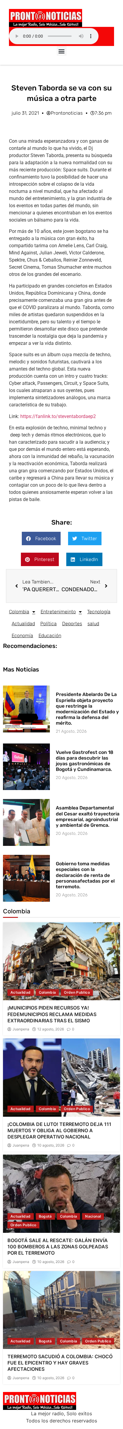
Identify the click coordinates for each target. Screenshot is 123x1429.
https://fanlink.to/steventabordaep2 (58, 416)
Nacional (93, 1216)
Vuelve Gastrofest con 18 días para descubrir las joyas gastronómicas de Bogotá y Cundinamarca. (84, 760)
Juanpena (21, 1029)
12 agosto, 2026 (50, 1029)
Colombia (19, 611)
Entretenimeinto (58, 611)
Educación (50, 635)
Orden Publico (77, 992)
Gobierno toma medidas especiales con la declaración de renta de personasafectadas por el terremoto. (85, 875)
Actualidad (23, 623)
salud (93, 623)
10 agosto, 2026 (50, 1145)
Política (48, 623)
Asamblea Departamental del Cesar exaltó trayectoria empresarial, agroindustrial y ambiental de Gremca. (87, 816)
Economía (22, 635)
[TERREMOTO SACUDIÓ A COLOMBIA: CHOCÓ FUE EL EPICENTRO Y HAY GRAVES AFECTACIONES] (61, 1310)
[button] (62, 51)
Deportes (72, 623)
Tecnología (98, 611)
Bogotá (45, 1216)
